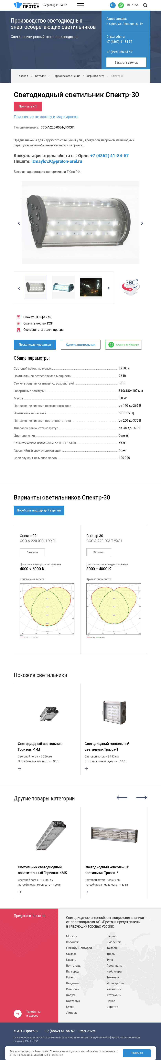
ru (128, 5)
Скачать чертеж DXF (38, 323)
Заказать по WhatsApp (127, 344)
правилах (57, 1054)
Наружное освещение (66, 75)
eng (136, 5)
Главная (23, 75)
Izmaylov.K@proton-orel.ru (56, 161)
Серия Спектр (95, 75)
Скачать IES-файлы (37, 317)
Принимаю (137, 1053)
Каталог (40, 75)
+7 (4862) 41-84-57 (119, 42)
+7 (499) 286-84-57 (119, 52)
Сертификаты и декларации (43, 330)
